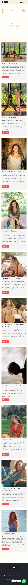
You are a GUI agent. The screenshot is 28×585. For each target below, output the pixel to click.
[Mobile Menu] (23, 10)
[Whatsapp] (24, 581)
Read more (5, 76)
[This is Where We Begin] (14, 521)
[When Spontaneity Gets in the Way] (14, 365)
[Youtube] (5, 2)
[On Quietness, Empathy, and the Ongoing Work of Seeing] (14, 473)
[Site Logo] (10, 10)
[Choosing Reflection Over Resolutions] (14, 154)
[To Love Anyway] (14, 421)
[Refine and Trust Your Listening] (14, 264)
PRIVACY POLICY (5, 577)
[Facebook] (2, 2)
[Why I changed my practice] (14, 52)
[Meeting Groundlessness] (14, 210)
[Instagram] (7, 2)
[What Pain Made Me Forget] (14, 99)
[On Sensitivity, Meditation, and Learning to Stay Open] (14, 310)
